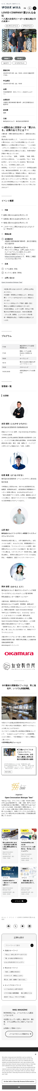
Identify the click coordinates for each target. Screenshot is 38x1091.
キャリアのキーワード (13, 985)
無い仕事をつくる (26, 993)
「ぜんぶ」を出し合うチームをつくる (15, 954)
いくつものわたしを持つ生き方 (13, 989)
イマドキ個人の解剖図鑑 (11, 993)
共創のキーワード (11, 950)
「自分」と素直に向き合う (12, 972)
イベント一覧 (19, 901)
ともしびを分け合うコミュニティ (14, 962)
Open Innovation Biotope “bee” (12, 282)
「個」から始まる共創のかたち (13, 958)
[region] (19, 1071)
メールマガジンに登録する (19, 1034)
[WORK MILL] (11, 7)
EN (25, 8)
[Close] (35, 1054)
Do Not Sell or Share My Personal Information (19, 1081)
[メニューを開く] (34, 8)
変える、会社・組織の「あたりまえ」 (15, 979)
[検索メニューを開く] (30, 8)
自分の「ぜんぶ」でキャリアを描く (14, 997)
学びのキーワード (11, 968)
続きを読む (8, 772)
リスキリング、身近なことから (13, 975)
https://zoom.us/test (13, 256)
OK (19, 1087)
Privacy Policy (6, 1075)
